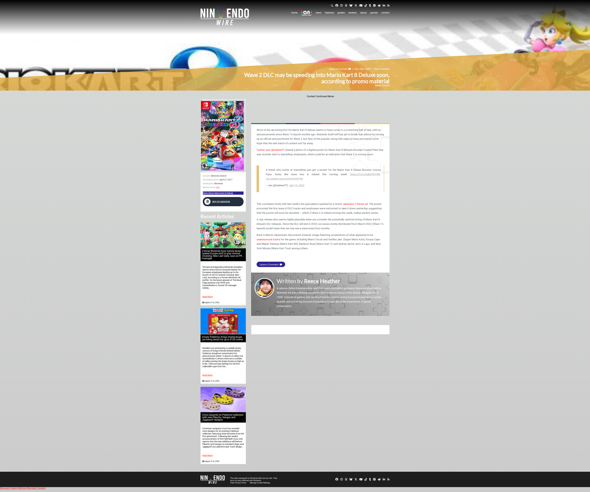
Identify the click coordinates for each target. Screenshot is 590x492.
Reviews (352, 12)
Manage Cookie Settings (260, 483)
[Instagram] (341, 5)
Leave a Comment (338, 68)
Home (294, 12)
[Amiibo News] (306, 13)
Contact (385, 12)
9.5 (217, 187)
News (318, 12)
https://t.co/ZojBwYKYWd (365, 174)
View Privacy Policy (238, 483)
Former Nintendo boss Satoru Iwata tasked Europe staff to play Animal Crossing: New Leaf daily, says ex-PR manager (222, 255)
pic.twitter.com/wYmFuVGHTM (284, 178)
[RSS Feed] (388, 5)
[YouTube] (360, 5)
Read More (207, 296)
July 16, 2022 (297, 185)
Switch (385, 85)
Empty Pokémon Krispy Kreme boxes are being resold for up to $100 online (222, 338)
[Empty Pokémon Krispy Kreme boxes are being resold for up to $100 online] (223, 333)
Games (374, 12)
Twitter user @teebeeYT (271, 149)
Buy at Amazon (221, 201)
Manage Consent (36, 488)
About (363, 12)
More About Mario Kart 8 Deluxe (218, 193)
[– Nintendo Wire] (225, 17)
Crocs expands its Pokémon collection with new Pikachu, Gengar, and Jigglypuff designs (223, 417)
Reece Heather (381, 68)
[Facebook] (336, 5)
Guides (341, 12)
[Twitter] (355, 5)
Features (329, 12)
